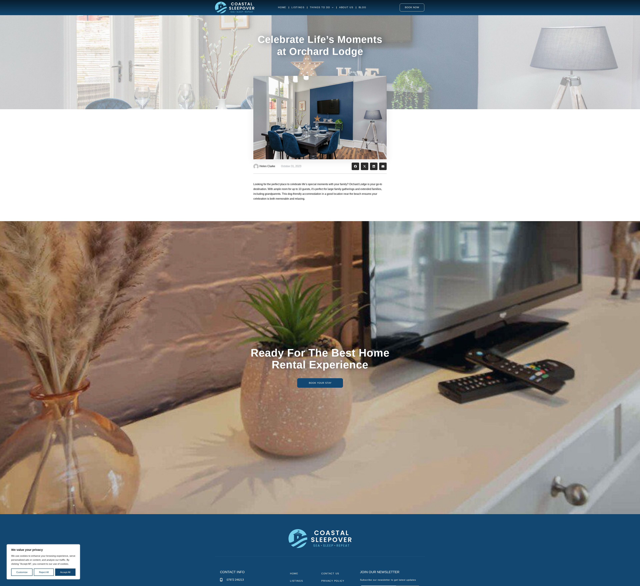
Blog (362, 7)
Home (282, 7)
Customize (22, 572)
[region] (43, 561)
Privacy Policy (332, 580)
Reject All (44, 572)
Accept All (65, 572)
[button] (355, 166)
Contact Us (330, 573)
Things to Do (320, 7)
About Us (346, 7)
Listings (298, 7)
